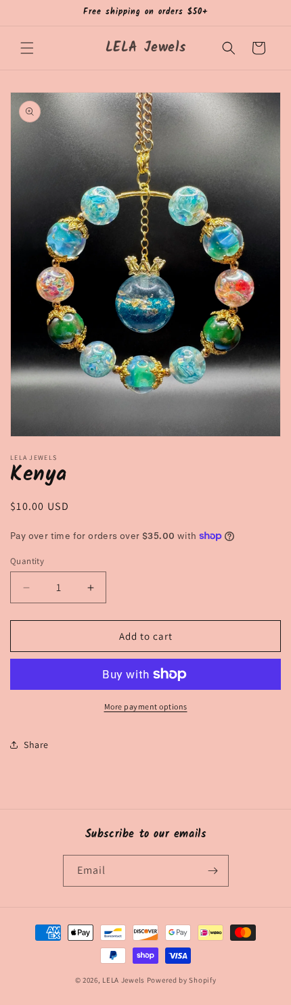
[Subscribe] (213, 871)
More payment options (145, 706)
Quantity (27, 561)
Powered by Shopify (182, 980)
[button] (27, 48)
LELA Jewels (123, 980)
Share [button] (36, 745)
